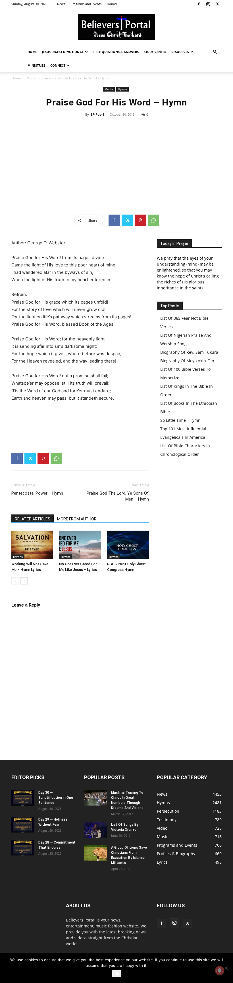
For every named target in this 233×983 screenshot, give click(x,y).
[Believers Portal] (116, 27)
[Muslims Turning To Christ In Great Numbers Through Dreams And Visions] (95, 798)
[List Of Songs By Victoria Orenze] (95, 830)
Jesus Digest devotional (63, 52)
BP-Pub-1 (97, 114)
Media (31, 78)
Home (32, 52)
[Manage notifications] (219, 970)
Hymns (47, 78)
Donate (112, 4)
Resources (180, 52)
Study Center (155, 52)
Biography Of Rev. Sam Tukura (189, 352)
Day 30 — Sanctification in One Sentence (55, 798)
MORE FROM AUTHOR (77, 519)
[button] (215, 52)
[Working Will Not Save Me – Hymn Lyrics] (32, 545)
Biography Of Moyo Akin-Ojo (187, 360)
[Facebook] (198, 4)
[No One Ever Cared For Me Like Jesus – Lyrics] (80, 545)
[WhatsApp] (153, 220)
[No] (226, 968)
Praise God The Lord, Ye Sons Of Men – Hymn (118, 496)
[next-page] (24, 580)
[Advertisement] (116, 166)
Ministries (36, 65)
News (61, 4)
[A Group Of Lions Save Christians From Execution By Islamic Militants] (95, 853)
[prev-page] (14, 580)
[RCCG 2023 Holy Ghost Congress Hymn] (128, 545)
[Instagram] (208, 4)
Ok (116, 973)
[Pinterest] (140, 220)
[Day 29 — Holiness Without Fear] (22, 824)
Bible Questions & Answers (115, 52)
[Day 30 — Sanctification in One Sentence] (22, 798)
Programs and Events (85, 4)
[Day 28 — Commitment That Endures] (22, 847)
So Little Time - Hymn (180, 420)
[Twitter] (217, 4)
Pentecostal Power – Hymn (37, 493)
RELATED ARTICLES (32, 519)
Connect (57, 65)
